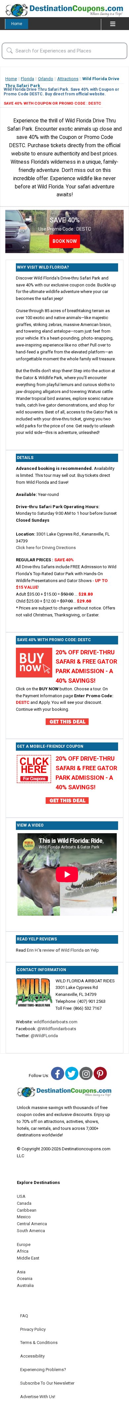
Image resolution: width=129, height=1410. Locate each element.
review (48, 950)
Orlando (45, 78)
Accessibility (32, 1356)
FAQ (24, 1315)
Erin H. (32, 950)
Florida (27, 78)
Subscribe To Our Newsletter (47, 1383)
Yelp (95, 950)
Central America (32, 1223)
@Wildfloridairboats (56, 1028)
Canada (24, 1203)
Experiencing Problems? (43, 1369)
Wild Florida (72, 950)
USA (21, 1196)
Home (16, 23)
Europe (23, 1244)
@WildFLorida (44, 1035)
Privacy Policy (33, 1329)
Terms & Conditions (39, 1342)
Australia (25, 1285)
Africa (22, 1251)
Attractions (67, 78)
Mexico (24, 1216)
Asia (21, 1271)
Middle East (28, 1258)
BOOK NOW (65, 241)
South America (31, 1230)
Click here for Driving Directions (46, 547)
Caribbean (26, 1210)
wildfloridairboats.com (55, 1021)
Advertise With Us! (37, 1396)
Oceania (24, 1278)
